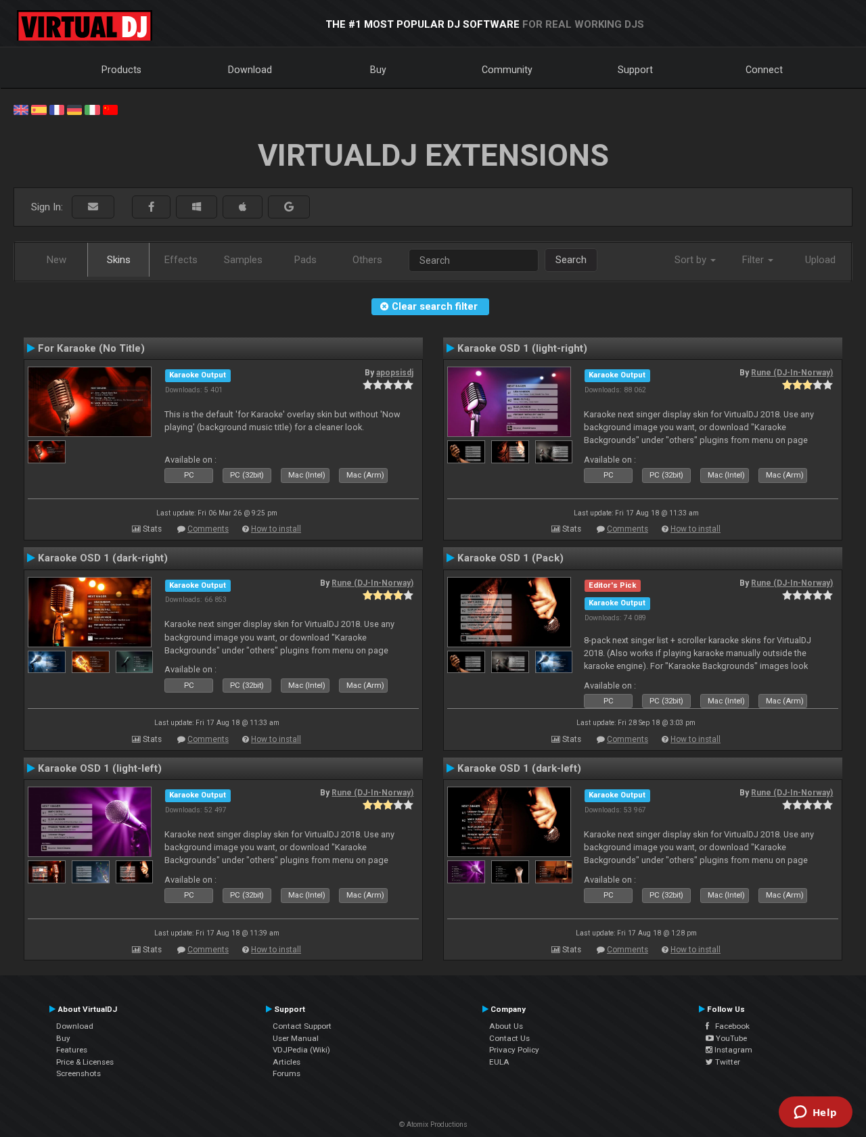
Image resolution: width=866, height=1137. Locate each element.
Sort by (692, 260)
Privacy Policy (514, 1049)
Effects (181, 260)
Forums (286, 1073)
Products (121, 69)
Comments (208, 529)
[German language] (74, 109)
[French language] (56, 109)
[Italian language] (92, 109)
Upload (820, 260)
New (56, 260)
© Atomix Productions (433, 1124)
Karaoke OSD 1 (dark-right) (103, 558)
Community (507, 69)
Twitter (726, 1062)
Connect (764, 69)
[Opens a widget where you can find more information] (815, 1113)
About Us (506, 1026)
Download (250, 69)
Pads (305, 260)
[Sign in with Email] (93, 207)
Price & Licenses (85, 1062)
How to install (276, 529)
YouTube (730, 1038)
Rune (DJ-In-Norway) (792, 372)
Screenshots (78, 1073)
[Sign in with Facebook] (151, 207)
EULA (499, 1062)
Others (367, 260)
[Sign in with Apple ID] (243, 207)
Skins (119, 260)
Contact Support (302, 1026)
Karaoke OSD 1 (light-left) (100, 768)
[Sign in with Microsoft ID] (196, 207)
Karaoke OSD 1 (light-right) (522, 348)
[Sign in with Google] (289, 207)
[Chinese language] (110, 109)
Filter (754, 260)
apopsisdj (394, 372)
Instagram (732, 1049)
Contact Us (509, 1038)
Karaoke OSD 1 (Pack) (510, 558)
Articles (286, 1062)
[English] (21, 109)
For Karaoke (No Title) (91, 348)
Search (571, 260)
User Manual (296, 1038)
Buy (378, 69)
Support (635, 69)
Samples (243, 260)
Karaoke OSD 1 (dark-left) (519, 768)
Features (71, 1049)
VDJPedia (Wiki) (301, 1049)
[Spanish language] (38, 109)
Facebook (729, 1026)
